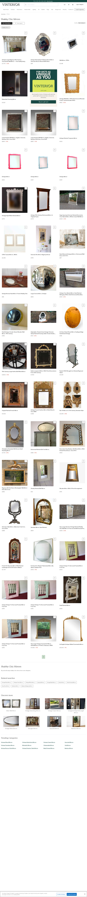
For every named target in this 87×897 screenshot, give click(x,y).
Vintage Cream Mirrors (18, 682)
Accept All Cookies (71, 894)
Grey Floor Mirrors (5, 686)
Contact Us (70, 9)
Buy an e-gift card (43, 102)
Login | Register (79, 4)
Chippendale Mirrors (49, 745)
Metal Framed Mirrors (71, 682)
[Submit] (25, 4)
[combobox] (41, 4)
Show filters (7, 23)
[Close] (84, 894)
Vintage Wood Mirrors (6, 682)
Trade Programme (79, 9)
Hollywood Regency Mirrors (26, 686)
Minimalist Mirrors (26, 745)
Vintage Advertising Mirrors (29, 742)
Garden (43, 9)
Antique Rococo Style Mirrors (8, 748)
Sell (64, 4)
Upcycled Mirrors (40, 682)
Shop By (64, 9)
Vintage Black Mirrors (51, 682)
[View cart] (73, 4)
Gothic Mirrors (61, 682)
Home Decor (3, 14)
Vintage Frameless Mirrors (7, 745)
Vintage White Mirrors (30, 682)
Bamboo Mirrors (15, 686)
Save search (19, 23)
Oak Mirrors (68, 745)
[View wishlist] (69, 4)
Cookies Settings (61, 894)
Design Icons (58, 9)
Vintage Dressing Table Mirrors (30, 748)
